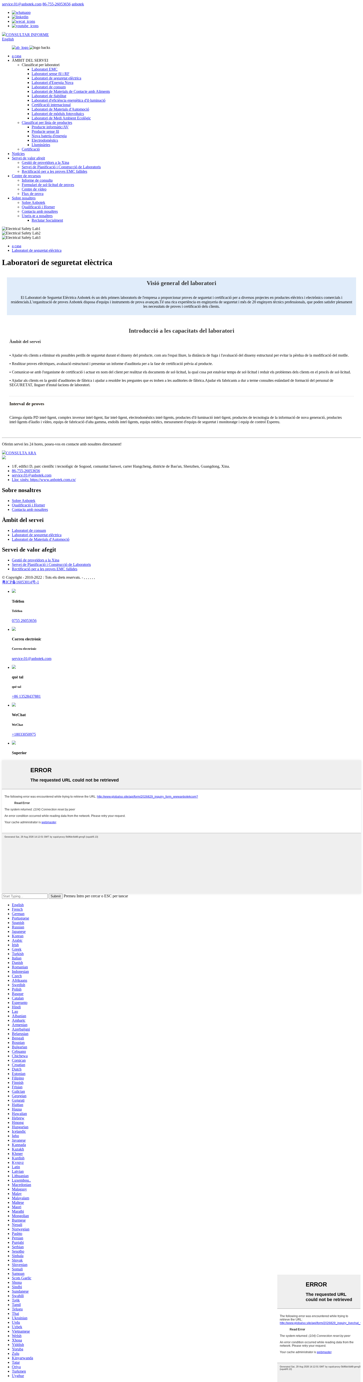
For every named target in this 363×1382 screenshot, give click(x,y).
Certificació (31, 149)
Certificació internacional (51, 105)
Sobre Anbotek (33, 202)
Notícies (18, 154)
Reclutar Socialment (47, 220)
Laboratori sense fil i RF (50, 74)
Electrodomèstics (45, 140)
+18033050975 (24, 734)
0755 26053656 (24, 620)
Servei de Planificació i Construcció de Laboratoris (61, 167)
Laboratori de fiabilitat (49, 96)
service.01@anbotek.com (21, 4)
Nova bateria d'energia (49, 136)
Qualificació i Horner (38, 207)
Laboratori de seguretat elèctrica (56, 78)
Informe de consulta (37, 180)
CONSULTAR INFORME (27, 35)
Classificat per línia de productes (47, 122)
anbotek (78, 4)
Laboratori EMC (45, 69)
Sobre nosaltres (24, 198)
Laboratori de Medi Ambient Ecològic (61, 118)
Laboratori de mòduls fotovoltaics (58, 114)
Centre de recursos (26, 176)
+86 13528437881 (26, 696)
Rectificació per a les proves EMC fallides (54, 171)
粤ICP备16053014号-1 (20, 582)
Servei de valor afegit (28, 158)
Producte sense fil (45, 131)
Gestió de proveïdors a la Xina (45, 162)
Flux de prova (32, 194)
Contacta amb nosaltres (40, 211)
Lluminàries (41, 145)
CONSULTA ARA (21, 453)
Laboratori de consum (49, 87)
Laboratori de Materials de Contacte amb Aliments (71, 91)
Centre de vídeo (34, 189)
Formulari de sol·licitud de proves (48, 185)
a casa (16, 56)
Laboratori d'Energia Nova (52, 82)
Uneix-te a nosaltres (37, 216)
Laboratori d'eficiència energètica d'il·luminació (68, 100)
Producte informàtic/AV (50, 127)
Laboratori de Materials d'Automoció (60, 109)
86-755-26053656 (56, 4)
